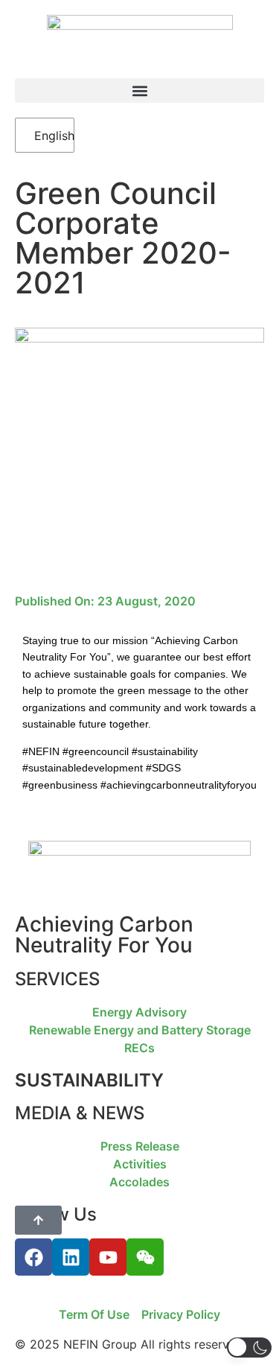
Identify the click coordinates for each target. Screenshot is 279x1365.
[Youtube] (107, 1257)
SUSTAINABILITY (89, 1080)
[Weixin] (145, 1257)
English (46, 135)
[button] (139, 90)
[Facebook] (33, 1257)
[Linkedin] (70, 1257)
